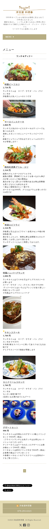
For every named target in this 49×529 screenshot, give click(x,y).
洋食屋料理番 (18, 520)
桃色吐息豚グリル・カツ (17, 167)
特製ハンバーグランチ (14, 273)
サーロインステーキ (14, 122)
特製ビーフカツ (12, 84)
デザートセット (10, 427)
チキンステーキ (12, 332)
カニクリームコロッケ (14, 382)
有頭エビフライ (12, 225)
